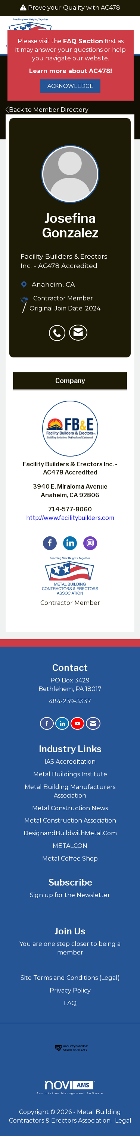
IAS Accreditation (70, 761)
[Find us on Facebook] (47, 723)
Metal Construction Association (70, 820)
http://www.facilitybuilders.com (70, 517)
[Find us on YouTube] (77, 723)
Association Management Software (70, 1093)
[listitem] (59, 329)
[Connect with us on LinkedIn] (62, 723)
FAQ (70, 1003)
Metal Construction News (70, 808)
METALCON (70, 845)
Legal (123, 1120)
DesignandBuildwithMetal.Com (70, 833)
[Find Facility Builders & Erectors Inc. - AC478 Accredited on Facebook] (49, 543)
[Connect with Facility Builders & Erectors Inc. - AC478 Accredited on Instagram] (90, 543)
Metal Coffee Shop (70, 858)
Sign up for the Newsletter (70, 895)
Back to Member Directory (48, 109)
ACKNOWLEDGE (70, 86)
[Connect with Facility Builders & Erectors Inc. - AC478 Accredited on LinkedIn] (70, 543)
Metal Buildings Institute (70, 774)
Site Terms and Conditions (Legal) (70, 977)
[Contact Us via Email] (93, 723)
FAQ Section (83, 41)
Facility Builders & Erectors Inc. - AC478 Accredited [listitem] (70, 468)
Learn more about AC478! (70, 71)
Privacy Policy (70, 990)
